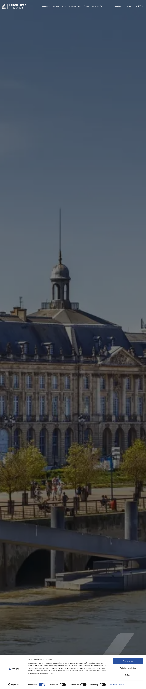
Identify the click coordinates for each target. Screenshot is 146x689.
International (75, 6)
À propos (46, 6)
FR (136, 6)
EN (143, 6)
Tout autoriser (128, 661)
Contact (128, 6)
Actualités (97, 6)
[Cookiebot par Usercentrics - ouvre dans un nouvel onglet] (13, 684)
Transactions (58, 6)
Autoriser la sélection (128, 668)
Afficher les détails (117, 685)
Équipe (87, 6)
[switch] (63, 684)
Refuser (128, 675)
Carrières (118, 6)
